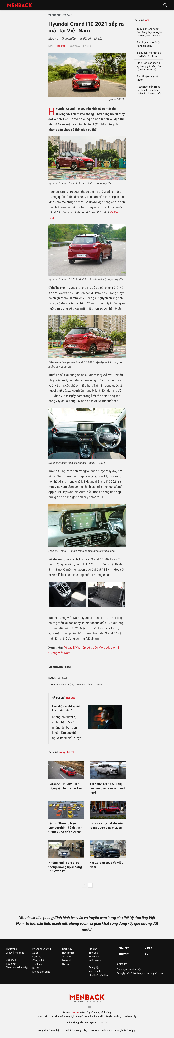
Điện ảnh (66, 960)
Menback (75, 1012)
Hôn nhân (94, 956)
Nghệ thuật (68, 952)
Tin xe (98, 684)
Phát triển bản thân (99, 975)
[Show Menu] (158, 5)
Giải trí (65, 964)
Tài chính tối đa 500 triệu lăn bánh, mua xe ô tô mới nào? (108, 788)
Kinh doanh (95, 971)
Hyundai (81, 684)
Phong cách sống (41, 949)
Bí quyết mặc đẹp (15, 952)
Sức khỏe (11, 960)
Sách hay (67, 949)
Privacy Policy (81, 1030)
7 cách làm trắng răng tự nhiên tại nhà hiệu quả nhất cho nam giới (149, 90)
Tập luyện (11, 963)
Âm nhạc (67, 956)
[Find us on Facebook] (84, 1007)
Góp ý (132, 1030)
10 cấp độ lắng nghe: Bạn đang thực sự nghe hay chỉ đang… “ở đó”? (149, 32)
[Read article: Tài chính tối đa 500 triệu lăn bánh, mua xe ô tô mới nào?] (108, 770)
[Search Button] (165, 5)
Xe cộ (66, 15)
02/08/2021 (75, 46)
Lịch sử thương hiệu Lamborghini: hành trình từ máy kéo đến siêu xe (65, 827)
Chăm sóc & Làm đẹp (17, 967)
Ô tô (90, 684)
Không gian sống (41, 971)
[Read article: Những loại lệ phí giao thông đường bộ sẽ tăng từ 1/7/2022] (66, 849)
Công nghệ (38, 960)
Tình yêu (93, 952)
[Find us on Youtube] (89, 1007)
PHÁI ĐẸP (124, 948)
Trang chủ (54, 15)
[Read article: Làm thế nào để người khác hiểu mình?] (105, 717)
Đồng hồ (36, 956)
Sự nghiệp (94, 967)
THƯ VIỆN (124, 954)
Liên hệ (67, 1030)
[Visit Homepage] (19, 5)
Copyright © (120, 1030)
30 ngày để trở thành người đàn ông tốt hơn (140, 973)
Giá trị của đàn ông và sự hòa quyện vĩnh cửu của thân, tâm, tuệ (149, 66)
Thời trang (11, 949)
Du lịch (35, 968)
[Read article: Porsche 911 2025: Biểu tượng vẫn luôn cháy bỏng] (66, 770)
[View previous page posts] (84, 885)
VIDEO (148, 948)
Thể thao (37, 964)
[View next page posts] (90, 885)
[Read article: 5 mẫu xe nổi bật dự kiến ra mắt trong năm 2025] (108, 810)
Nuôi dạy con (95, 960)
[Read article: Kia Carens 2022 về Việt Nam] (108, 849)
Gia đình (93, 949)
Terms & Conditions (100, 1030)
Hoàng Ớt (60, 46)
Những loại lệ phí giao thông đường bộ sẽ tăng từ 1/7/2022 (65, 867)
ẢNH (147, 954)
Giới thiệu (55, 1030)
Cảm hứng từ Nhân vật (129, 969)
